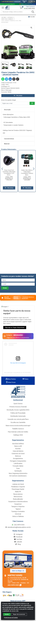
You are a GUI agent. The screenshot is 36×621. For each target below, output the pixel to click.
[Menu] (2, 7)
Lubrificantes (18, 463)
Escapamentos (18, 458)
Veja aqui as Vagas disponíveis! (14, 327)
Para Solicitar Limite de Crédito (18, 432)
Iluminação (18, 471)
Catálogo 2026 (18, 435)
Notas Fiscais (12, 382)
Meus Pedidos (12, 379)
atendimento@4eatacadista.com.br (19, 527)
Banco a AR (18, 446)
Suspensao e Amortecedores (18, 501)
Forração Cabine (18, 466)
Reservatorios (18, 494)
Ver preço (19, 95)
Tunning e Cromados (18, 511)
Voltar (32, 17)
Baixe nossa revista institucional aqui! (18, 425)
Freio (18, 468)
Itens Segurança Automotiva (18, 473)
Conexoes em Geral (18, 453)
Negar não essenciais (19, 614)
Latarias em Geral (18, 484)
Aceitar (7, 614)
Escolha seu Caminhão (18, 422)
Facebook (19, 537)
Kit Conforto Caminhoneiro (18, 476)
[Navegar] (2, 168)
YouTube (19, 539)
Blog (19, 544)
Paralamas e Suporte (18, 487)
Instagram (19, 534)
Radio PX (18, 491)
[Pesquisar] (33, 11)
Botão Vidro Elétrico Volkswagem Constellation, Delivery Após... (27, 172)
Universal (18, 514)
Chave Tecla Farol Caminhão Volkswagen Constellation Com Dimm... (9, 172)
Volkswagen (8, 90)
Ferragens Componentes (18, 461)
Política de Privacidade (18, 413)
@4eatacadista (18, 335)
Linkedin (19, 542)
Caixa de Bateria (18, 451)
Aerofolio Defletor (18, 443)
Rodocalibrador (18, 499)
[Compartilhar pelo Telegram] (6, 79)
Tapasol (18, 509)
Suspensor (18, 504)
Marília (9, 92)
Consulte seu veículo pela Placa (18, 419)
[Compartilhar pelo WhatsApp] (2, 79)
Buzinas (18, 448)
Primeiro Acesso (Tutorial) (18, 407)
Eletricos (18, 456)
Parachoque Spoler (18, 489)
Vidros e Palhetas (18, 516)
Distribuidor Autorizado (18, 416)
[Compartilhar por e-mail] (13, 79)
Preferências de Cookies (11, 617)
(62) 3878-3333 (30, 8)
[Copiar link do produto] (17, 79)
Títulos (26, 379)
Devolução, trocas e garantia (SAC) (18, 410)
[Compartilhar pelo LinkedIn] (10, 79)
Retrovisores (18, 496)
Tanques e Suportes (18, 506)
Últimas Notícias (16, 297)
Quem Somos (18, 403)
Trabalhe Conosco (18, 429)
